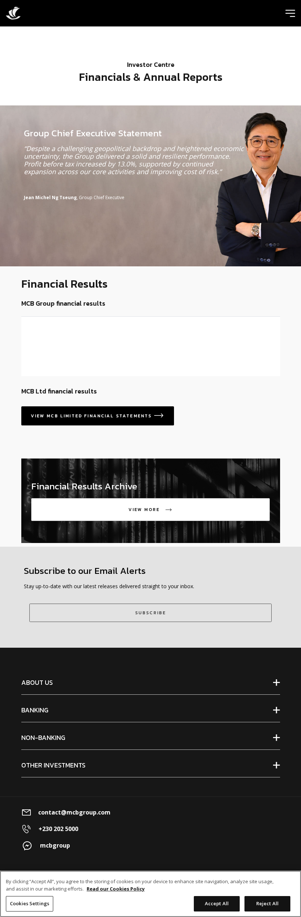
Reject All (267, 903)
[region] (150, 894)
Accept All (217, 903)
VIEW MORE (152, 509)
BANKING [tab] (34, 710)
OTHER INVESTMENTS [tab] (53, 765)
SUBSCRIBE (150, 612)
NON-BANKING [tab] (43, 737)
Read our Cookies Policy (116, 888)
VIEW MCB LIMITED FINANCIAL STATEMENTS (97, 416)
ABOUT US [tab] (37, 682)
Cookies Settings (29, 903)
